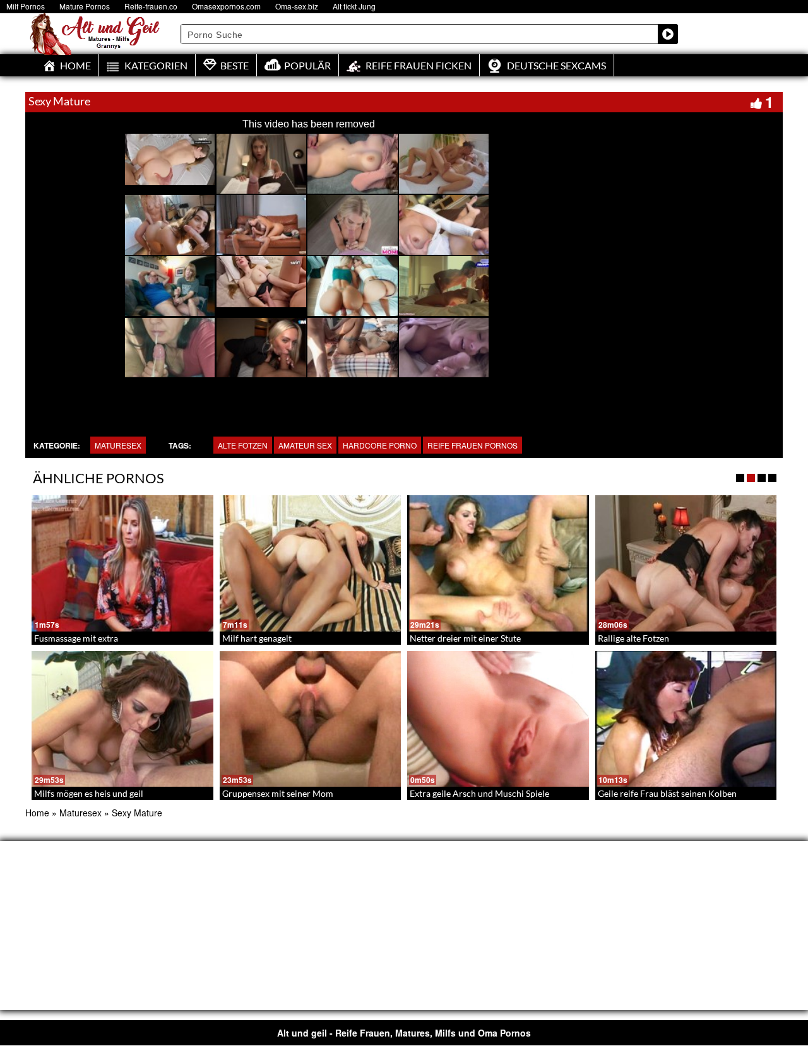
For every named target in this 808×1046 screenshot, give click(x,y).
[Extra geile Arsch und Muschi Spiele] (498, 719)
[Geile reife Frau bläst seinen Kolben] (686, 719)
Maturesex (118, 445)
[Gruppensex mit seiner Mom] (310, 719)
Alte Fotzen (243, 445)
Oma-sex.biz (296, 6)
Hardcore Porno (380, 445)
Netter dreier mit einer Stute (465, 638)
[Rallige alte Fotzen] (686, 563)
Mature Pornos (84, 6)
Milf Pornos (25, 6)
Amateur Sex (305, 445)
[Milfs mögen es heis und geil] (122, 719)
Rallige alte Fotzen (633, 638)
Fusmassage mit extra (76, 638)
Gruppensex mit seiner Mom (277, 793)
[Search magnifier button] (668, 34)
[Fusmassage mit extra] (122, 563)
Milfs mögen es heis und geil (88, 793)
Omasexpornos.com (226, 6)
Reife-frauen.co (150, 6)
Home (37, 812)
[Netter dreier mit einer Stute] (498, 563)
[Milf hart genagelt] (310, 563)
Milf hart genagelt (257, 638)
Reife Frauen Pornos (472, 445)
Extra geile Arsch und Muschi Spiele (479, 793)
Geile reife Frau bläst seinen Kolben (667, 793)
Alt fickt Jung (354, 6)
